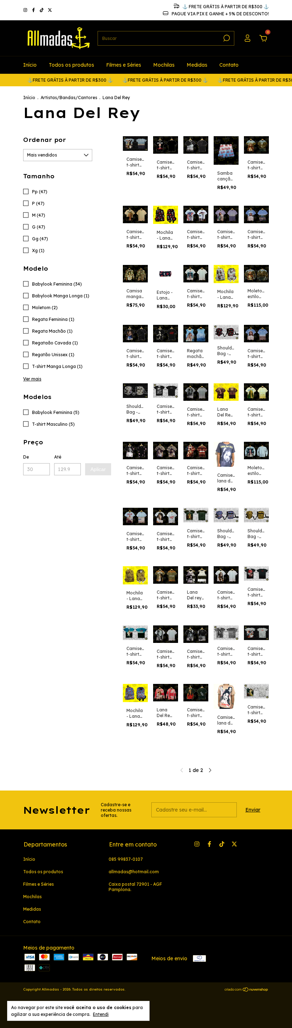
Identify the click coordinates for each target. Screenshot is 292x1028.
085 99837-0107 (126, 859)
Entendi (101, 1014)
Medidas (197, 65)
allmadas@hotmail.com (134, 871)
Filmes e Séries (123, 65)
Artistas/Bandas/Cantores (69, 97)
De (26, 457)
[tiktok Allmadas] (42, 10)
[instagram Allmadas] (25, 10)
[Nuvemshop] (246, 990)
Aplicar (98, 469)
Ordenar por (44, 139)
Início (30, 65)
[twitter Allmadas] (50, 10)
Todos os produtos (71, 65)
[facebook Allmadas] (34, 10)
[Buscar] (226, 38)
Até (57, 457)
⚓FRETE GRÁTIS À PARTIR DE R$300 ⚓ (57, 80)
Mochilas (163, 65)
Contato (229, 65)
